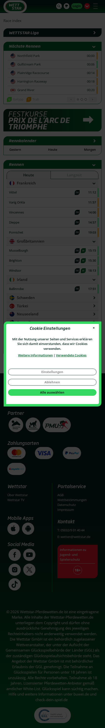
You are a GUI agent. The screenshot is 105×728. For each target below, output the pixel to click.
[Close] (93, 328)
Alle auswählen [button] (52, 392)
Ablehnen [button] (52, 382)
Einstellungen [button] (52, 372)
